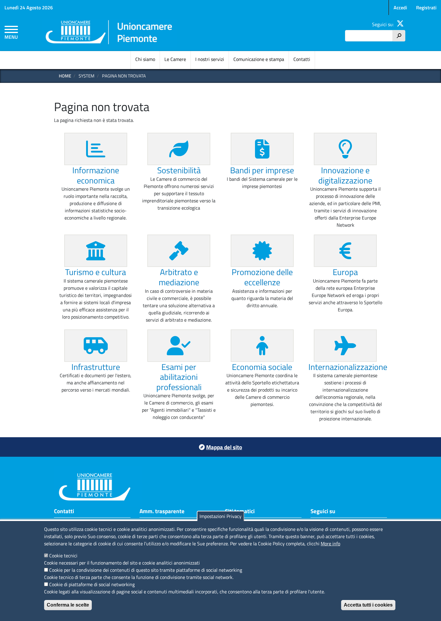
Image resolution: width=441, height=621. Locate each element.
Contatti (301, 59)
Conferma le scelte (68, 604)
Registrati (426, 7)
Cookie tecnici (63, 555)
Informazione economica (95, 175)
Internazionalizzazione (347, 366)
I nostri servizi (209, 59)
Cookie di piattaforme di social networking (92, 584)
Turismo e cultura (95, 271)
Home (65, 75)
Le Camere (175, 59)
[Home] (109, 33)
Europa (345, 271)
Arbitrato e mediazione (179, 277)
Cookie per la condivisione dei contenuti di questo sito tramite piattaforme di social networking (145, 570)
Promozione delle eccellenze (262, 277)
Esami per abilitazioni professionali (179, 376)
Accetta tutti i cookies (368, 604)
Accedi (400, 7)
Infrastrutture (95, 366)
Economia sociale (262, 366)
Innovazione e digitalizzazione (345, 175)
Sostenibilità (179, 170)
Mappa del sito (224, 447)
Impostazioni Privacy (221, 516)
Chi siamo (145, 59)
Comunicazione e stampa (258, 59)
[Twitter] (400, 24)
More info (330, 543)
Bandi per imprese (262, 170)
